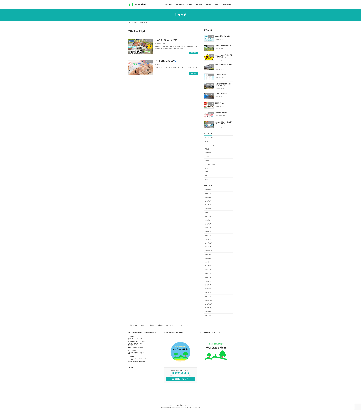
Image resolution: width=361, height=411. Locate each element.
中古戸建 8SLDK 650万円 (167, 40)
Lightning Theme (180, 407)
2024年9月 (208, 254)
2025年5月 (208, 224)
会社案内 (160, 325)
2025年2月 (208, 235)
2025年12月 (208, 212)
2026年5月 (208, 201)
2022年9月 (208, 311)
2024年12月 (208, 243)
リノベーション (209, 145)
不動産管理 (208, 153)
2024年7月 (208, 262)
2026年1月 (208, 208)
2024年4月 (208, 269)
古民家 (207, 156)
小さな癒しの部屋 (210, 164)
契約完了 (207, 160)
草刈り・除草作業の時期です (223, 45)
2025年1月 (208, 239)
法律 (206, 168)
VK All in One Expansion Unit (192, 407)
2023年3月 (208, 292)
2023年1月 (208, 296)
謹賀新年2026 (219, 103)
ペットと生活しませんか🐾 (165, 61)
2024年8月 (208, 258)
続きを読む (193, 53)
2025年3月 (208, 231)
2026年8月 (208, 189)
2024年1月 (208, 277)
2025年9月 (208, 216)
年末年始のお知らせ (221, 112)
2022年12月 (208, 300)
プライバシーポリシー (180, 325)
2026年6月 (208, 197)
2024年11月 (208, 247)
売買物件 (143, 325)
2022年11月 (208, 304)
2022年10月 (208, 308)
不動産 (207, 149)
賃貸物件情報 (133, 325)
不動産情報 (151, 325)
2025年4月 (208, 228)
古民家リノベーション (222, 93)
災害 (206, 172)
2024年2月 (208, 273)
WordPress (170, 407)
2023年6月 (208, 285)
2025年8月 (208, 220)
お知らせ (207, 141)
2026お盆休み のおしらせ (223, 36)
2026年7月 (208, 193)
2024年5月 (208, 266)
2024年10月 (208, 250)
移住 (206, 175)
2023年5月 (208, 289)
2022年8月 (208, 315)
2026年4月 (208, 205)
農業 (206, 179)
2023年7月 (208, 281)
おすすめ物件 (209, 137)
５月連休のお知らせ (221, 74)
